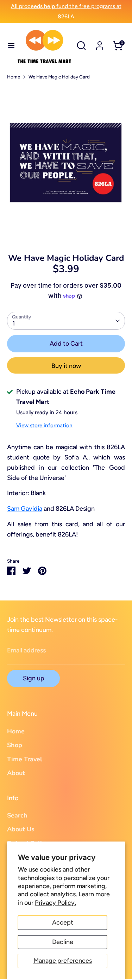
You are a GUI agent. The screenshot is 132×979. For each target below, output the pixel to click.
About (16, 773)
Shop (14, 745)
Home (13, 77)
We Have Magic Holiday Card (59, 77)
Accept (62, 922)
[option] (66, 164)
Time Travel (24, 759)
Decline (62, 942)
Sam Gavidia (24, 508)
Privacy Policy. (55, 903)
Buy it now (66, 366)
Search (17, 815)
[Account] (100, 43)
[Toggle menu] (8, 45)
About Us (20, 829)
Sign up (33, 678)
